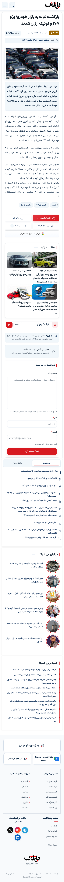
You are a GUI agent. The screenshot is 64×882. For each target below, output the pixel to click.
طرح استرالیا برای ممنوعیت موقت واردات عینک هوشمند (34, 669)
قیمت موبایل (51, 797)
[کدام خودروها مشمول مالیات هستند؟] (19, 292)
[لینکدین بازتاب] (18, 837)
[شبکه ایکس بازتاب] (10, 830)
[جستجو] (12, 5)
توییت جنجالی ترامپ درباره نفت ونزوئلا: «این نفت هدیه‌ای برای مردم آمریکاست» (31, 694)
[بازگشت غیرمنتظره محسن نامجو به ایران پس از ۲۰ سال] (53, 641)
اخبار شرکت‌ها (51, 802)
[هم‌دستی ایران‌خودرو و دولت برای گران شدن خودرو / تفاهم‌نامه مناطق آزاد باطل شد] (44, 292)
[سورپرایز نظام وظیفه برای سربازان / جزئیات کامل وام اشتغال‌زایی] (53, 581)
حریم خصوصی (51, 836)
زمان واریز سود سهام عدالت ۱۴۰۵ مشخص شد (39, 471)
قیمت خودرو (52, 781)
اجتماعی (25, 786)
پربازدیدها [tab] (46, 463)
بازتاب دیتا (53, 807)
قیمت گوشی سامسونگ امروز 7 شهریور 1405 (39, 500)
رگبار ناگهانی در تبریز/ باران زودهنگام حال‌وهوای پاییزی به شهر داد (32, 719)
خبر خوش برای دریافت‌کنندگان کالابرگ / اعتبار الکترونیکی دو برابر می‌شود (25, 595)
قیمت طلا (53, 786)
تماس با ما (52, 831)
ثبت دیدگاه (9, 325)
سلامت (25, 807)
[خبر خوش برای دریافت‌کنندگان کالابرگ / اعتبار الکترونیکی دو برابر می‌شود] (53, 596)
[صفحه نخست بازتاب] (32, 859)
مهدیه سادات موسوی (36, 33)
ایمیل (54, 432)
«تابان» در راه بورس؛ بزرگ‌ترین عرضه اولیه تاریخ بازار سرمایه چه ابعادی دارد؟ (31, 494)
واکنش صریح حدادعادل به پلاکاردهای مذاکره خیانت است (33, 687)
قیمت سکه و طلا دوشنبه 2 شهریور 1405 (40, 537)
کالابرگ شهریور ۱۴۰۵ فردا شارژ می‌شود (42, 478)
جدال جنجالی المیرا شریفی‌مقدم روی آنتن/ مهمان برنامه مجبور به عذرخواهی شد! (31, 681)
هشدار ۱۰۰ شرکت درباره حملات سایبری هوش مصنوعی (35, 674)
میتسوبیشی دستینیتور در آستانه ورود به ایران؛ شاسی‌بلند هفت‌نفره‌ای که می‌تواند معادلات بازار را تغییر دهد (34, 509)
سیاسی (25, 792)
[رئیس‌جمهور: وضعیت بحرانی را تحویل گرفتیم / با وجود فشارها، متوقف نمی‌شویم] (53, 611)
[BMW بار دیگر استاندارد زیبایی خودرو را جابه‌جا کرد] (19, 260)
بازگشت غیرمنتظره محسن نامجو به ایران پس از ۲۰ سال (24, 640)
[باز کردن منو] (5, 5)
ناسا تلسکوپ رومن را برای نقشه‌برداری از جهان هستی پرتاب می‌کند (25, 625)
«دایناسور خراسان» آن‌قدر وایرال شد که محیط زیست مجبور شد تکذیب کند (32, 531)
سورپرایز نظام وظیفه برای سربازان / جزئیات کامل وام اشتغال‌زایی (24, 580)
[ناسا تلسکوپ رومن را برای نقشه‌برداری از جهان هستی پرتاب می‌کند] (53, 626)
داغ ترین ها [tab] (18, 463)
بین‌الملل (24, 797)
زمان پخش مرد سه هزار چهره (45, 522)
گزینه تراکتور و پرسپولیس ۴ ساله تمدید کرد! (38, 485)
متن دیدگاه (52, 373)
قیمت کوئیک (25, 205)
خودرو (54, 205)
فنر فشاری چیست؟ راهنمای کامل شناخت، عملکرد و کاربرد (26, 565)
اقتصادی (24, 781)
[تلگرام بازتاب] (25, 830)
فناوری (25, 802)
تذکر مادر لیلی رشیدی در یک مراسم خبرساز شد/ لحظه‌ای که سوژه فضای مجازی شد (33, 703)
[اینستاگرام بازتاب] (18, 830)
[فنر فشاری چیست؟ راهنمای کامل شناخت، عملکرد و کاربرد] (53, 566)
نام (55, 417)
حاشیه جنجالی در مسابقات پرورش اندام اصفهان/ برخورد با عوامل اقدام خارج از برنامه (33, 711)
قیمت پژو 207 (41, 205)
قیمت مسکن (51, 792)
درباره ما (54, 826)
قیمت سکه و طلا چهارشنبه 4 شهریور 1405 (40, 515)
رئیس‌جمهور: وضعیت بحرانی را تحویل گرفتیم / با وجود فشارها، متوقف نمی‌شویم (24, 610)
